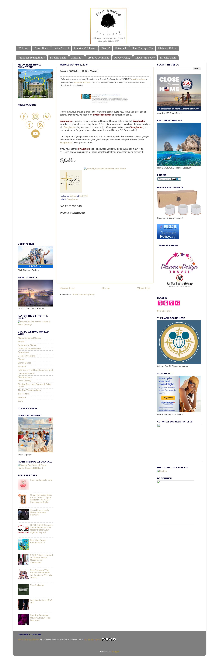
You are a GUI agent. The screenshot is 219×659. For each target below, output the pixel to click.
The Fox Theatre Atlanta (29, 390)
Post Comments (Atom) (84, 294)
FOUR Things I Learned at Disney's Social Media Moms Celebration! (41, 559)
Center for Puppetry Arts (29, 349)
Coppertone (23, 352)
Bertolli (21, 341)
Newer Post (67, 288)
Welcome (23, 48)
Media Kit (76, 57)
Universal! (120, 48)
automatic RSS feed (82, 82)
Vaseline (22, 397)
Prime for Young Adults (31, 57)
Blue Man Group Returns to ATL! (38, 541)
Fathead (22, 366)
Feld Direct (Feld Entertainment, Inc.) (35, 370)
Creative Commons (98, 57)
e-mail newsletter (138, 79)
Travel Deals (41, 48)
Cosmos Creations (26, 356)
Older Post (143, 288)
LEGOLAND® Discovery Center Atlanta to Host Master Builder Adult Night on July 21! (41, 529)
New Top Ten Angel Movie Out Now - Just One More (40, 617)
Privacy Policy (122, 57)
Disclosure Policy (145, 57)
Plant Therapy (24, 381)
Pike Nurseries (25, 377)
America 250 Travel (85, 48)
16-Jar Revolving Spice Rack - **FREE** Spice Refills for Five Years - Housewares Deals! (41, 498)
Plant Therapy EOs (142, 48)
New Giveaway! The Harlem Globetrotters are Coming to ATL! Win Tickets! (41, 574)
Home (106, 288)
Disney (21, 359)
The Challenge (37, 585)
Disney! (105, 48)
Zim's (20, 401)
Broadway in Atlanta (27, 345)
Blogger (115, 651)
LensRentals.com (26, 373)
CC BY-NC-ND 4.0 (92, 640)
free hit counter (164, 311)
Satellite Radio (58, 57)
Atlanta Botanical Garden (29, 338)
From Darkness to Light (41, 480)
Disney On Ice (24, 363)
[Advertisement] (35, 193)
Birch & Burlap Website (28, 640)
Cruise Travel (61, 48)
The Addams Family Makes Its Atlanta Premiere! (39, 512)
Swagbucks (69, 127)
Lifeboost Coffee (167, 48)
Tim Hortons (23, 394)
